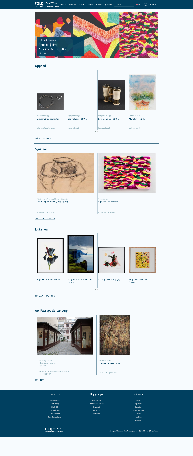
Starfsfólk (54, 407)
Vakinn (138, 414)
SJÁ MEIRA (42, 53)
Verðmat (138, 400)
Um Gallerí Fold (55, 400)
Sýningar (72, 4)
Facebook (96, 410)
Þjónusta (108, 4)
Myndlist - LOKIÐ (137, 119)
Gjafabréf (138, 404)
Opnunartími (96, 400)
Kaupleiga (91, 4)
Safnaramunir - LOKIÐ (108, 119)
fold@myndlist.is (152, 431)
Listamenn (82, 4)
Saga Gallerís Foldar (54, 417)
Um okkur (54, 394)
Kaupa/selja (96, 407)
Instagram (96, 414)
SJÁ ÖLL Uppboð (43, 138)
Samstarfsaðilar (55, 410)
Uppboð (62, 4)
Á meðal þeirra (103, 199)
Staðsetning (55, 404)
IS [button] (138, 4)
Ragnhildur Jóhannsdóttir (48, 279)
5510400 (142, 431)
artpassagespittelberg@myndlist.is (57, 371)
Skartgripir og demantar (48, 119)
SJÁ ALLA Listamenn (45, 296)
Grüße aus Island (105, 361)
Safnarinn (138, 407)
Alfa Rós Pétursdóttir (108, 201)
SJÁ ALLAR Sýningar (45, 219)
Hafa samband (55, 414)
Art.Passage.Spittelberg (51, 311)
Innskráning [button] (151, 4)
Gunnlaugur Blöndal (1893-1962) (52, 201)
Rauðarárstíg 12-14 (130, 431)
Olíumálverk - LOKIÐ (77, 119)
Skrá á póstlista (138, 410)
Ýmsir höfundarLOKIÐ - (110, 363)
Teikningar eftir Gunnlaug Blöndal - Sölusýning (52, 199)
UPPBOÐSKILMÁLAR (96, 404)
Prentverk (99, 4)
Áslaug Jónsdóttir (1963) (109, 279)
